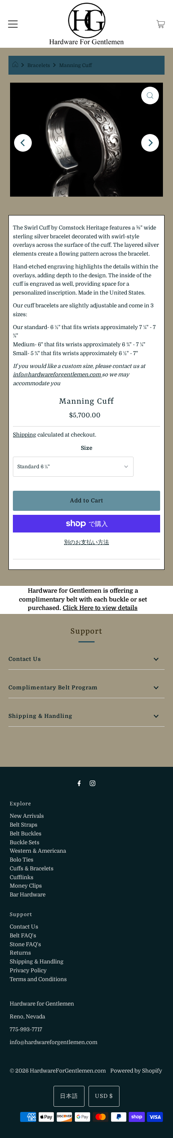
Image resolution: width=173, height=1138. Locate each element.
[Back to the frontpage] (16, 65)
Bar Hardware (27, 895)
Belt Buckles (25, 834)
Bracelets (38, 65)
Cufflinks (21, 877)
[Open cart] (160, 24)
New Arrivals (27, 816)
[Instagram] (92, 783)
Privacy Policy (28, 970)
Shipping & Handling (40, 716)
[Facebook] (79, 783)
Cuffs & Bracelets (32, 869)
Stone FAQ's (25, 944)
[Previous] (23, 143)
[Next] (150, 143)
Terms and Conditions (38, 979)
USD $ (104, 1096)
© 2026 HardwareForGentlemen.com (58, 1071)
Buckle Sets (24, 842)
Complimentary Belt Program (53, 688)
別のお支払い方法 (86, 542)
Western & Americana (38, 851)
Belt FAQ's (23, 936)
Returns (20, 953)
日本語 (69, 1096)
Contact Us (24, 659)
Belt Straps (23, 825)
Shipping (24, 435)
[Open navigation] (13, 24)
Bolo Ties (21, 860)
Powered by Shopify (136, 1071)
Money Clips (26, 886)
